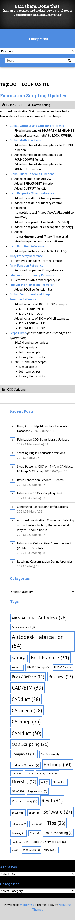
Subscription (19, 824)
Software (57, 812)
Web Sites (31, 850)
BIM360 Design (38, 667)
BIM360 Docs (63, 667)
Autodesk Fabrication (38, 641)
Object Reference (32, 193)
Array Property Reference (26, 256)
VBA (15, 850)
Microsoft (59, 782)
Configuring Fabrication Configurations (42, 507)
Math (44, 782)
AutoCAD (23, 618)
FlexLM (17, 773)
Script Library (18, 333)
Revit (52, 800)
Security (18, 812)
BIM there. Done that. (37, 6)
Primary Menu (37, 38)
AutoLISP (19, 658)
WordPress (27, 905)
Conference (50, 754)
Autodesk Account (23, 627)
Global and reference (37, 126)
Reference (27, 246)
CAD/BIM (27, 687)
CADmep (26, 721)
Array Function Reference (26, 265)
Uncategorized (20, 842)
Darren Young (40, 105)
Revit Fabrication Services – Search (40, 480)
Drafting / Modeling (25, 765)
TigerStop (37, 824)
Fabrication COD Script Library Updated (43, 439)
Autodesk (52, 617)
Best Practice (50, 657)
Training (18, 833)
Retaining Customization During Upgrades (45, 561)
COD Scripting (16, 389)
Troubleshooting (58, 833)
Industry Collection (47, 773)
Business (61, 676)
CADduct (26, 699)
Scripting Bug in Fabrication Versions (41, 453)
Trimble (35, 833)
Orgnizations (37, 791)
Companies (24, 754)
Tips (56, 823)
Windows (50, 849)
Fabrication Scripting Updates (33, 95)
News (18, 791)
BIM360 (17, 667)
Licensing (24, 781)
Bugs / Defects (28, 676)
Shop (34, 812)
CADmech (27, 710)
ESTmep (58, 764)
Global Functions (25, 140)
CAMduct (26, 733)
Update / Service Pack (49, 842)
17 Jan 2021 (14, 105)
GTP (29, 773)
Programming (24, 801)
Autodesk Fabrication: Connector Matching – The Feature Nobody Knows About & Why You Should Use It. (45, 525)
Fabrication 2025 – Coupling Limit (40, 493)
